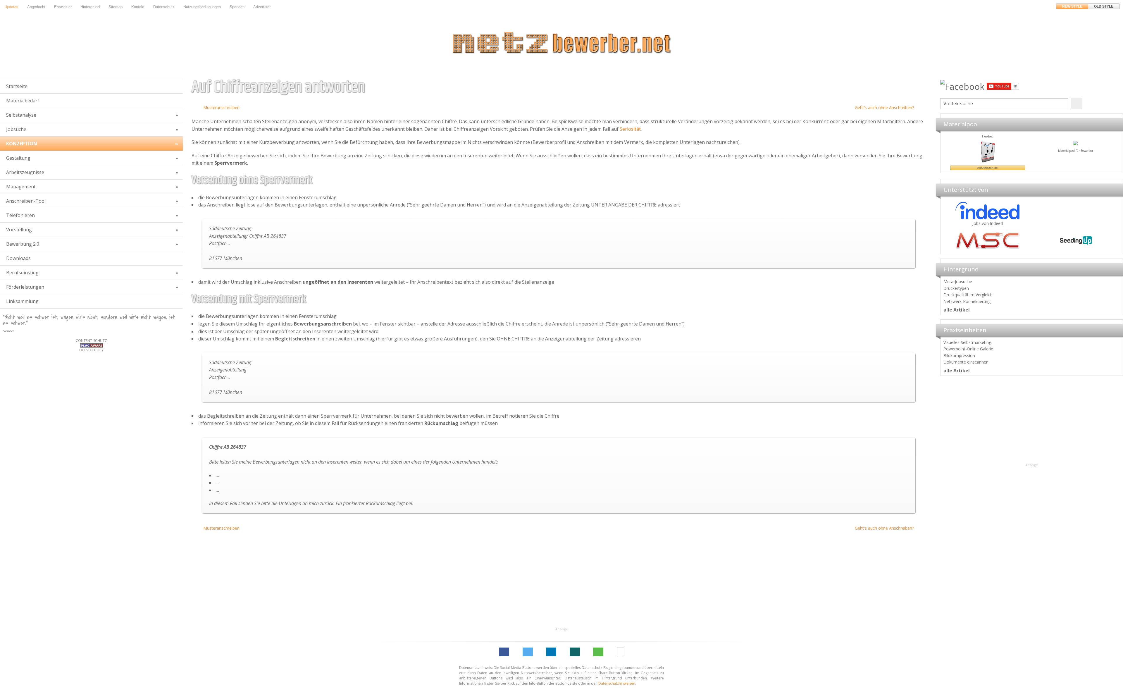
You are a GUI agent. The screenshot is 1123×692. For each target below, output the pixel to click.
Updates (11, 6)
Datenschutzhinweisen (616, 683)
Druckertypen (956, 288)
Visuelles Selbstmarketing (967, 342)
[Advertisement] (1031, 421)
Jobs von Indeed (987, 223)
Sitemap (115, 6)
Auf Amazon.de (1058, 167)
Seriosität (630, 129)
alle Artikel (956, 310)
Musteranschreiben (221, 107)
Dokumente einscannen (965, 362)
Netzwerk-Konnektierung (967, 301)
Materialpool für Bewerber (970, 151)
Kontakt (137, 6)
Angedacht (36, 6)
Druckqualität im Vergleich (968, 294)
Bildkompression (959, 355)
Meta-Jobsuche (957, 281)
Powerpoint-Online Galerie (968, 349)
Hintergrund (90, 6)
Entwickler (63, 6)
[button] (504, 652)
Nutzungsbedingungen (202, 6)
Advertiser (262, 6)
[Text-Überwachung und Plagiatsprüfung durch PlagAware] (91, 345)
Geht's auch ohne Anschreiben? (884, 107)
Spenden (237, 6)
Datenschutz (164, 6)
